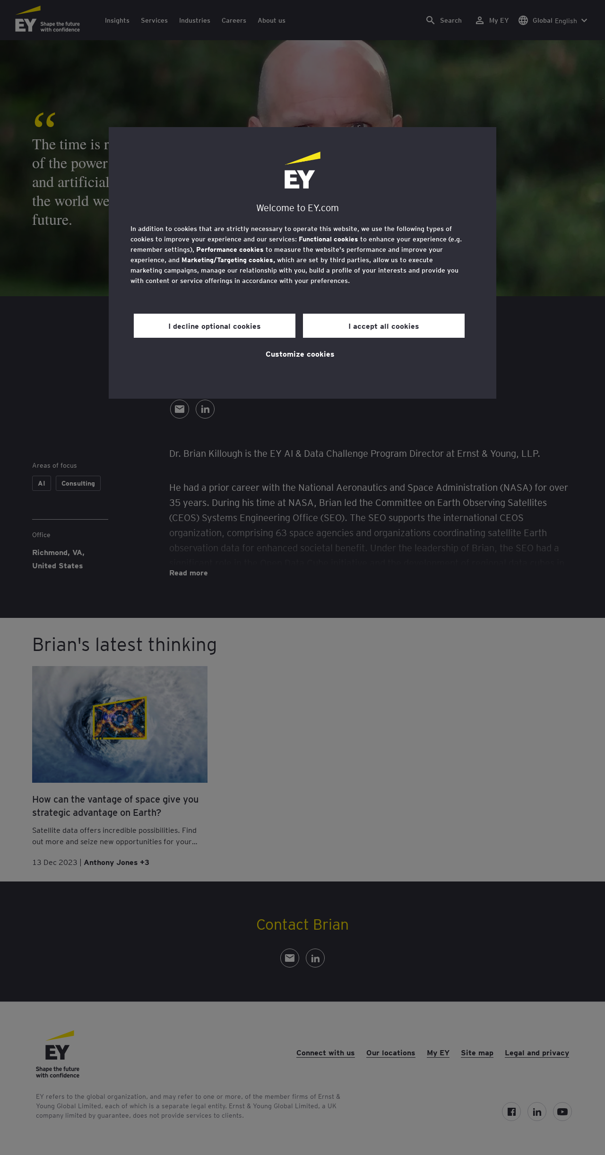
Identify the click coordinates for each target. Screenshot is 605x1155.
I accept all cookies (383, 325)
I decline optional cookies (214, 325)
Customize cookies (300, 353)
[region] (302, 263)
